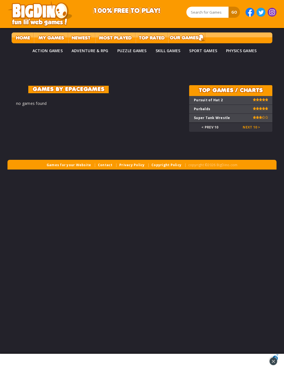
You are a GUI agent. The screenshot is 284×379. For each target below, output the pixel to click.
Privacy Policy (132, 165)
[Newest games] (81, 37)
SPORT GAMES (203, 50)
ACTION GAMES (47, 50)
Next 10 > (251, 127)
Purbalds (202, 109)
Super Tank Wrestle (212, 117)
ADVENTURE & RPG (90, 50)
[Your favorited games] (51, 37)
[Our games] (186, 37)
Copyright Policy (166, 165)
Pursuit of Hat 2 (208, 100)
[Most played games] (115, 37)
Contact (105, 165)
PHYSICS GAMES (241, 50)
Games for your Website (69, 165)
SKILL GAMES (168, 50)
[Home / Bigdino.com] (23, 37)
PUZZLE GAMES (132, 50)
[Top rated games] (152, 37)
